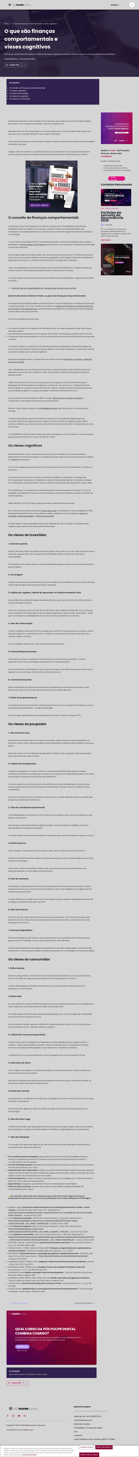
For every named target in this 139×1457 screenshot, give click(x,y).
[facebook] (7, 1416)
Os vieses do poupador (19, 96)
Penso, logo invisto (49, 510)
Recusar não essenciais (104, 1447)
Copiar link (14, 65)
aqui (31, 1430)
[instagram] (13, 1416)
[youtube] (18, 1416)
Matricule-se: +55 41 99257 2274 (87, 1416)
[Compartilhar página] (24, 65)
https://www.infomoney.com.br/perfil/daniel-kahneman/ (63, 1256)
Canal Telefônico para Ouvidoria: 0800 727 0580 (94, 1439)
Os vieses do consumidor (19, 99)
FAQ (76, 1431)
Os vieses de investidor (19, 93)
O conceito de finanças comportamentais (27, 88)
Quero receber (113, 178)
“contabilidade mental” (48, 408)
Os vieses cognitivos (17, 90)
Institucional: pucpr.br (83, 1420)
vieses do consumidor (45, 516)
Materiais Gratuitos (82, 1424)
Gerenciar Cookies (86, 1447)
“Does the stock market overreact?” (68, 398)
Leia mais (105, 240)
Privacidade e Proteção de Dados (88, 1428)
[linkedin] (24, 1416)
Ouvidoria (78, 1435)
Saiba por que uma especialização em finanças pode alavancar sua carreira (44, 288)
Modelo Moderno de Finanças (32, 244)
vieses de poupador (25, 516)
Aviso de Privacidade (29, 1455)
